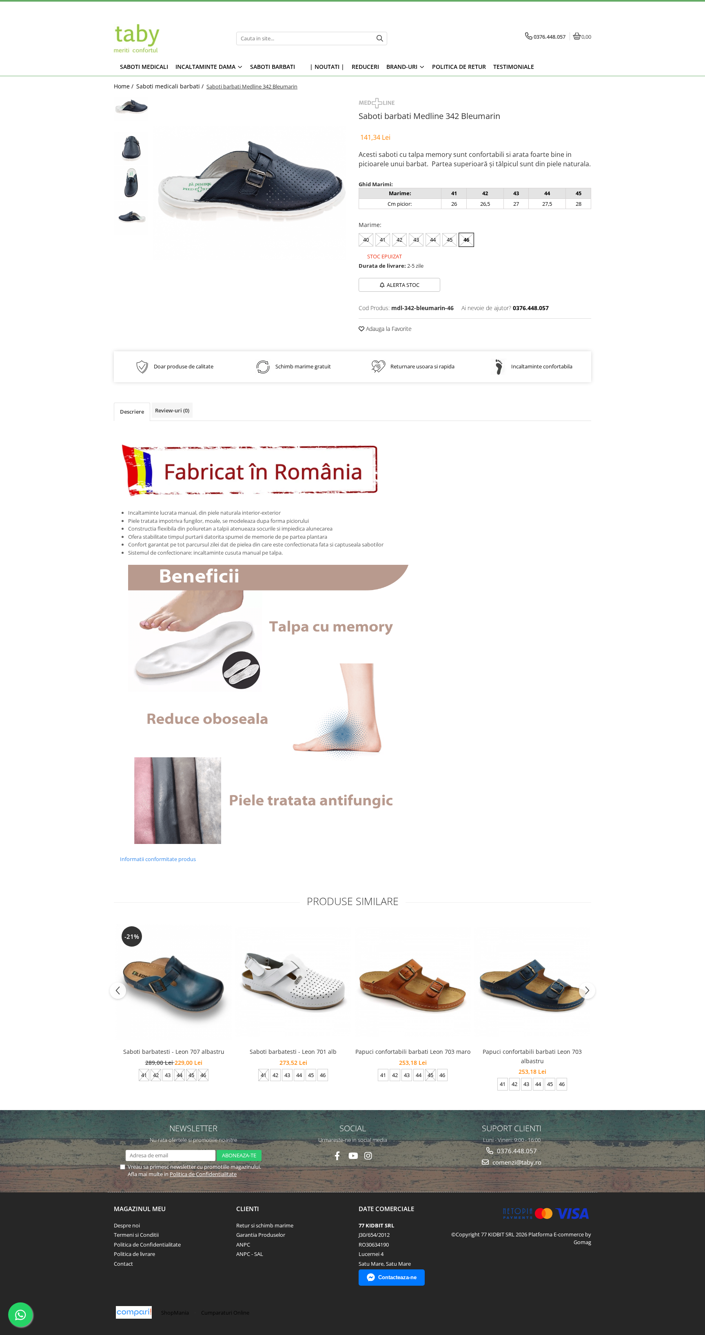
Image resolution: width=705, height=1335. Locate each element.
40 (366, 239)
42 (399, 239)
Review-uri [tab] (172, 410)
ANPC (243, 1244)
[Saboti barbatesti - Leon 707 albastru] (173, 982)
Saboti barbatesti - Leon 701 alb (293, 1051)
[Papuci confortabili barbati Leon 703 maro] (413, 982)
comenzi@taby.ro (516, 1162)
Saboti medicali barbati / (170, 86)
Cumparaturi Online (225, 1312)
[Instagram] (368, 1156)
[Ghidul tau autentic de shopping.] (134, 1312)
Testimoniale (513, 66)
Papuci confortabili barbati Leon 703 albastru (532, 1056)
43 (416, 239)
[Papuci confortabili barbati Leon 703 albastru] (532, 982)
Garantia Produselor (260, 1234)
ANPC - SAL (249, 1254)
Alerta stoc (403, 285)
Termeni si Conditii (136, 1234)
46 (466, 239)
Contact (123, 1263)
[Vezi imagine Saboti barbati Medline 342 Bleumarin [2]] (131, 183)
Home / (124, 86)
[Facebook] (337, 1156)
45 (449, 239)
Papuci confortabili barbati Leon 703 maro (412, 1051)
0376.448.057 (516, 1151)
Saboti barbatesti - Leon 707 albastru (173, 1051)
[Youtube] (353, 1156)
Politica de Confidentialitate (203, 1174)
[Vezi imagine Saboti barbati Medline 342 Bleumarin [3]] (131, 218)
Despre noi (127, 1225)
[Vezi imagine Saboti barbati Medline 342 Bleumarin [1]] (131, 148)
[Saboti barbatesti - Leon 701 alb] (293, 982)
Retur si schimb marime (264, 1225)
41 (383, 239)
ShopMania (175, 1312)
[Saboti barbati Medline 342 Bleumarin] (249, 193)
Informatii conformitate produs (158, 859)
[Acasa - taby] (165, 38)
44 (433, 239)
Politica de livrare (134, 1254)
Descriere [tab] (132, 411)
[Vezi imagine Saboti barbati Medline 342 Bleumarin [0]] (131, 109)
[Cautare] (379, 38)
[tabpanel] (249, 193)
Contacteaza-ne (397, 1277)
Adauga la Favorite (388, 329)
